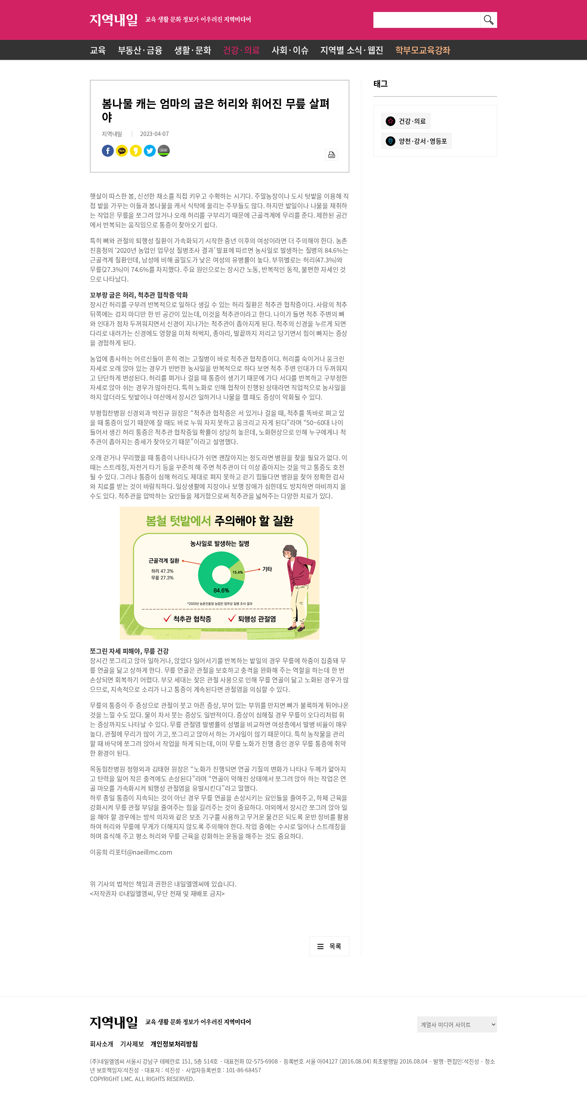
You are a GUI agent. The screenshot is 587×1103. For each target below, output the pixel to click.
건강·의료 (241, 49)
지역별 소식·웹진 (351, 49)
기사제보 (132, 1043)
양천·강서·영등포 (423, 141)
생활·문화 (192, 49)
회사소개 (101, 1043)
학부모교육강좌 (423, 49)
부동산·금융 (140, 49)
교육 (98, 49)
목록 (335, 946)
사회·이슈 (290, 49)
